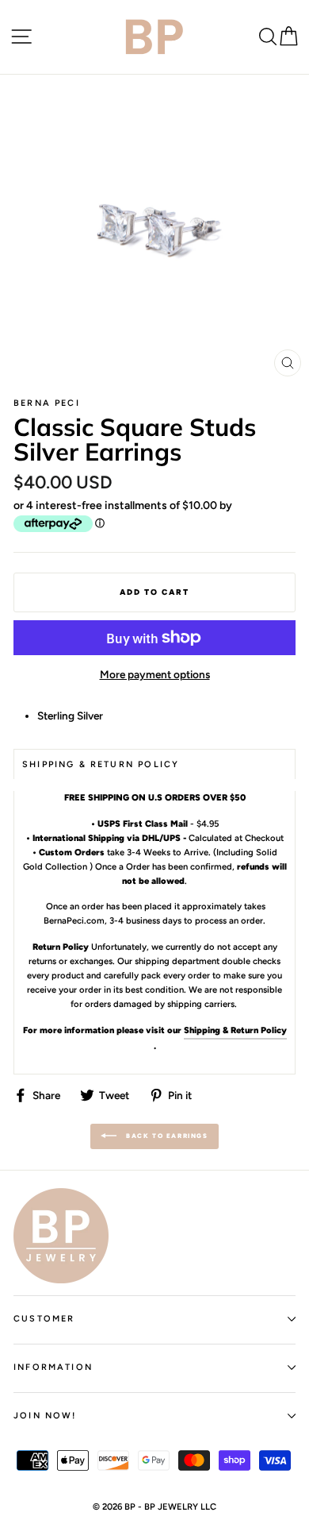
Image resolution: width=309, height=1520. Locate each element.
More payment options (155, 674)
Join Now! (45, 1415)
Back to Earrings (165, 1136)
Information (53, 1367)
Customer (43, 1319)
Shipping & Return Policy (235, 1030)
